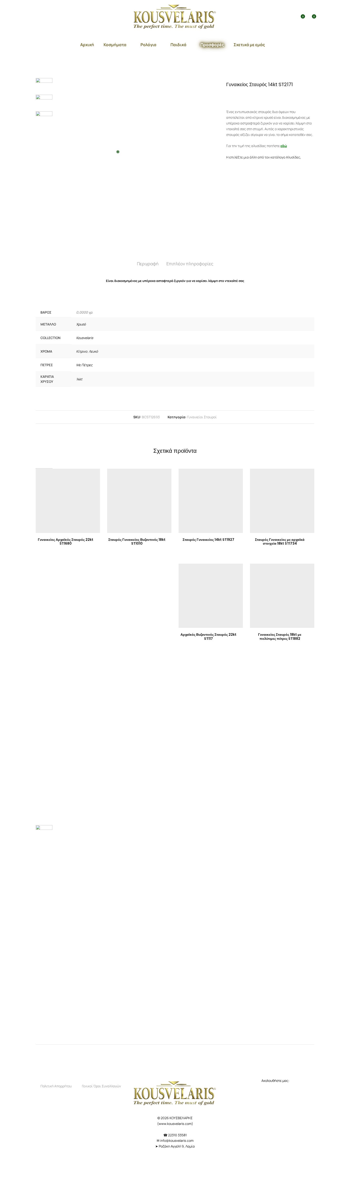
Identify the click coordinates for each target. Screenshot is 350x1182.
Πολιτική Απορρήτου (56, 1086)
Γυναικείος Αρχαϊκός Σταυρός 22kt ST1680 (65, 541)
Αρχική (87, 44)
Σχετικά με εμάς (249, 44)
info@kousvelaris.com (177, 1140)
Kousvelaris (84, 337)
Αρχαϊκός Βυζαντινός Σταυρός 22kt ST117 (208, 636)
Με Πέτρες (84, 365)
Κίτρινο (81, 351)
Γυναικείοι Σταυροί (202, 417)
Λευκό (93, 351)
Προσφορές (212, 44)
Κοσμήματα (115, 44)
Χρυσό (81, 324)
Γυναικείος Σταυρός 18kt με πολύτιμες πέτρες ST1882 (279, 636)
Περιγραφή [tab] (148, 263)
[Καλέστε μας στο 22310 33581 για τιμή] (246, 95)
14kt (79, 379)
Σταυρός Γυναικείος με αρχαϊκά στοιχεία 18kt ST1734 (280, 541)
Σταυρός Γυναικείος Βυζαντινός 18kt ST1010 (136, 541)
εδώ (283, 145)
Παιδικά (178, 44)
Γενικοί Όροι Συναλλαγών (101, 1086)
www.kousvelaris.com (175, 1123)
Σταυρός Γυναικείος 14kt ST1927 (208, 539)
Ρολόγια (148, 44)
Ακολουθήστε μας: (275, 1080)
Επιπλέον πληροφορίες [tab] (189, 263)
